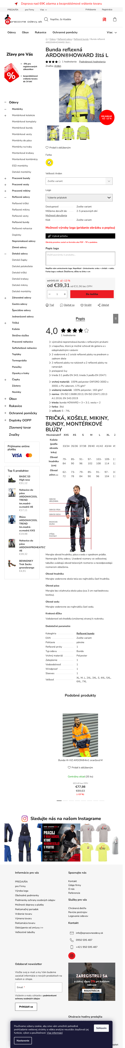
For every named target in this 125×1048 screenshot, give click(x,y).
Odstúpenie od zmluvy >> (29, 927)
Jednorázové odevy (23, 316)
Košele (16, 329)
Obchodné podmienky (27, 895)
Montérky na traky (22, 146)
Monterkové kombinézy (25, 159)
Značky (14, 435)
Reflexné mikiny (21, 209)
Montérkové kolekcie (23, 115)
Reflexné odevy (21, 197)
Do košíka (92, 294)
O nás (71, 889)
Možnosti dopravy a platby (29, 904)
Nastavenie (23, 1040)
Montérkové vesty (22, 134)
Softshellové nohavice (24, 348)
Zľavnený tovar (20, 427)
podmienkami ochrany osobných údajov (36, 997)
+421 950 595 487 (87, 947)
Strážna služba (20, 335)
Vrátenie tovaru (23, 914)
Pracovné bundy (21, 178)
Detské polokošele (22, 266)
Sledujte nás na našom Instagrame (65, 819)
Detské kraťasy (20, 279)
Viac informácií (55, 1033)
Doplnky (16, 235)
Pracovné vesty (20, 184)
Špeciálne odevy (21, 310)
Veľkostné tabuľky (25, 932)
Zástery (16, 385)
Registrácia (107, 9)
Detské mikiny (20, 285)
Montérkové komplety (24, 121)
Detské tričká (19, 272)
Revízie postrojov (77, 912)
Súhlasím (101, 1028)
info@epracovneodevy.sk (89, 933)
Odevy (13, 102)
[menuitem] (11, 32)
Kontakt (72, 881)
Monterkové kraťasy (23, 153)
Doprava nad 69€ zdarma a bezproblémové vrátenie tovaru (61, 4)
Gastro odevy (19, 304)
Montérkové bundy (22, 128)
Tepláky (16, 354)
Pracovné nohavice (22, 341)
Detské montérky (21, 172)
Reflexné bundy (20, 222)
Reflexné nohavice (22, 228)
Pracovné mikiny (21, 190)
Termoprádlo (19, 360)
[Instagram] (71, 955)
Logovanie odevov (78, 916)
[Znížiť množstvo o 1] (49, 294)
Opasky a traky (20, 373)
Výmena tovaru (23, 918)
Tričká (15, 323)
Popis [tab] (80, 318)
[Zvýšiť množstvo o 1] (64, 294)
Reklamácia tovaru (25, 923)
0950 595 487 (84, 940)
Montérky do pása (22, 140)
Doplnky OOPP (20, 420)
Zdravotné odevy (21, 297)
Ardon (57, 66)
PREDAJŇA (12, 9)
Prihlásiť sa (26, 1006)
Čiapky (16, 379)
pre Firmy (29, 9)
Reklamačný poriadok (26, 909)
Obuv (13, 399)
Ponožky (16, 367)
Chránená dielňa (77, 908)
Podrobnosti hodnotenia (92, 61)
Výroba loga (21, 891)
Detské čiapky (19, 260)
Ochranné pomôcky (23, 413)
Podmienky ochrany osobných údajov (35, 900)
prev (48, 756)
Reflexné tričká (20, 203)
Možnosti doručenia (56, 215)
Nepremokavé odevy (23, 241)
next (112, 756)
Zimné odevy (19, 247)
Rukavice (15, 406)
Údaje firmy (74, 885)
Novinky (16, 392)
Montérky (17, 109)
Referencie (74, 893)
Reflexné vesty (20, 216)
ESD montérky (20, 165)
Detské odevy (20, 253)
